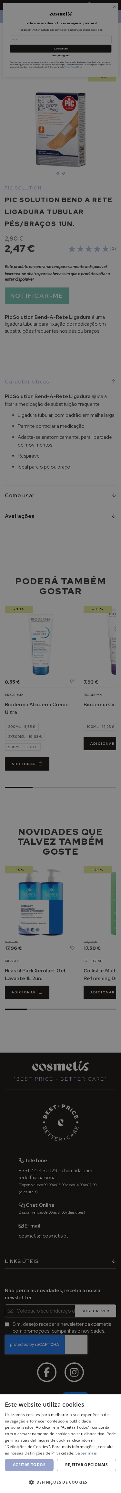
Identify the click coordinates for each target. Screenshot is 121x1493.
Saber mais (86, 1453)
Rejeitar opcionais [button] (86, 1464)
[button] (60, 1482)
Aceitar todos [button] (29, 1464)
